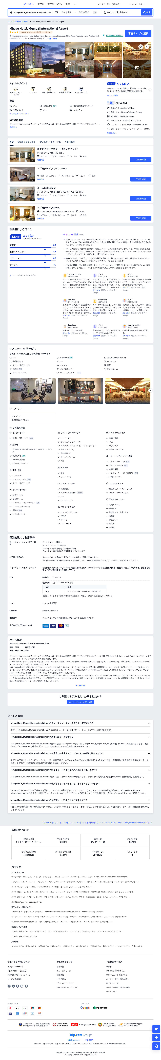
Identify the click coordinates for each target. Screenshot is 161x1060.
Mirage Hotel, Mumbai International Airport (39, 28)
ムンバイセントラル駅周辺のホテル (98, 922)
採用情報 (60, 975)
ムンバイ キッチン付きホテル (109, 931)
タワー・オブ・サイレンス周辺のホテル (27, 912)
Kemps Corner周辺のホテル (93, 912)
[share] (156, 1037)
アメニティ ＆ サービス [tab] (50, 142)
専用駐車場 (64, 358)
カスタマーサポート (15, 967)
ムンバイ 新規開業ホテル (58, 931)
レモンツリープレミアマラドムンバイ (49, 897)
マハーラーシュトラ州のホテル (86, 823)
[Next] (150, 390)
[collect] (156, 1029)
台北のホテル (137, 946)
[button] (75, 4)
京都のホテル (95, 946)
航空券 (41, 4)
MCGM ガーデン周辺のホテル (90, 917)
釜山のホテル (108, 946)
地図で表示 (111, 133)
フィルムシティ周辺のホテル (115, 917)
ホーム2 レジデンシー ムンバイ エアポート (78, 887)
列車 (68, 4)
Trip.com (46, 823)
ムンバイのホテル (109, 823)
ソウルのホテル (17, 946)
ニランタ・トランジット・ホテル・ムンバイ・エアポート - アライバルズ (63, 877)
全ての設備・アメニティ (19, 114)
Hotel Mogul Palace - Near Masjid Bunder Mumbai (93, 892)
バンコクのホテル (123, 946)
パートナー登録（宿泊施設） (117, 979)
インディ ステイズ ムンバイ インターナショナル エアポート (61, 882)
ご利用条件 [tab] (70, 142)
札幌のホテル (69, 946)
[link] (109, 4)
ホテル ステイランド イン (21, 897)
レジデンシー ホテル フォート (23, 882)
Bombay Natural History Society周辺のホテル (62, 912)
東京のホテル (31, 946)
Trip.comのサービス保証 (17, 971)
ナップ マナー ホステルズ (21, 877)
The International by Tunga (48, 887)
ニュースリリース (64, 971)
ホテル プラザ (17, 887)
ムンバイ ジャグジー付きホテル (24, 936)
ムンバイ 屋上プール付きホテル (82, 931)
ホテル (54, 823)
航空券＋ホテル (55, 4)
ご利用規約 (61, 979)
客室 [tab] (12, 142)
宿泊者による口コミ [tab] (27, 142)
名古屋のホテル (82, 946)
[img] (37, 60)
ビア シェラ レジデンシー (125, 892)
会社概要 (60, 967)
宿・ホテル (29, 4)
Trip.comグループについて (67, 987)
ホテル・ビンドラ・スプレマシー (116, 897)
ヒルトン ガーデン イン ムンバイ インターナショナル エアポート (113, 882)
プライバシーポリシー (65, 983)
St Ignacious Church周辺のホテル (24, 922)
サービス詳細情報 (15, 979)
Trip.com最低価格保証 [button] (114, 35)
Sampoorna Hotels (93, 897)
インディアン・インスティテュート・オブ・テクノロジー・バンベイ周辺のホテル (44, 917)
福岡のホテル (56, 946)
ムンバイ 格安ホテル (38, 931)
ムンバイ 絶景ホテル (19, 931)
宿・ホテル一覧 (112, 983)
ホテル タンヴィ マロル (75, 897)
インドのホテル (66, 823)
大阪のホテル (43, 946)
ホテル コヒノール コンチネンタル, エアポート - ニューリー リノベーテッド (41, 892)
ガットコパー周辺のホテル (71, 922)
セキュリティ (111, 992)
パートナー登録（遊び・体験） (118, 987)
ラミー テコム (30, 887)
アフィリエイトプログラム (116, 975)
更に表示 (13, 127)
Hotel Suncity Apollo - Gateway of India (26, 902)
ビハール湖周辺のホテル (49, 922)
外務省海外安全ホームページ (19, 975)
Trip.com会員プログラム (115, 971)
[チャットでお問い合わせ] (156, 1046)
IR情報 (108, 967)
